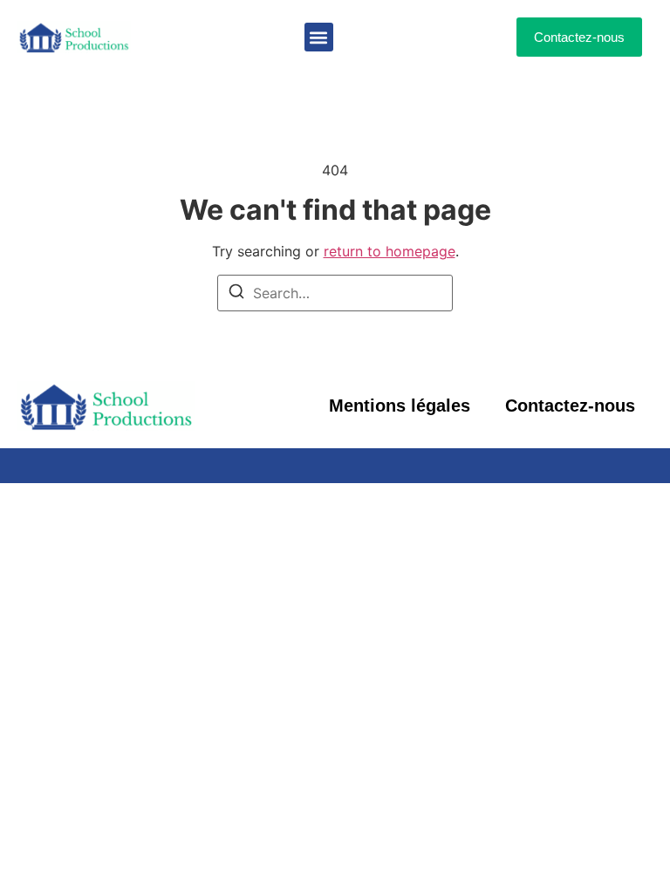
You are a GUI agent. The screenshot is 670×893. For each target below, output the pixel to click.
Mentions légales (399, 405)
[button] (318, 37)
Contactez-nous (570, 405)
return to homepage (389, 251)
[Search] (236, 294)
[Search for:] (335, 293)
